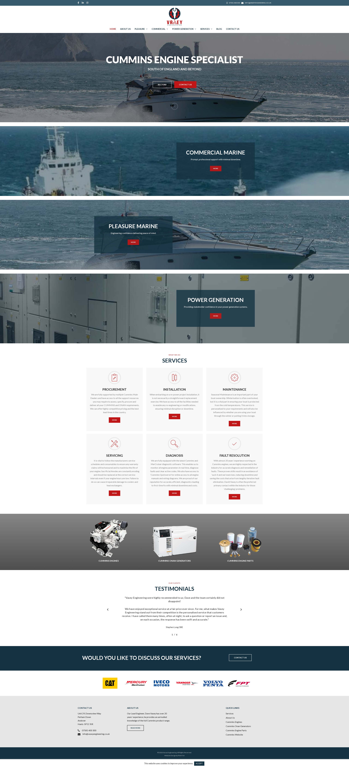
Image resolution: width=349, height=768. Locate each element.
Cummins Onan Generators (238, 726)
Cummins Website (234, 734)
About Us (125, 29)
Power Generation (182, 29)
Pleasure (140, 29)
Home (113, 29)
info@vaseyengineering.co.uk (96, 734)
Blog (219, 29)
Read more (135, 728)
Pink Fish (181, 756)
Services (205, 29)
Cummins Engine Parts (236, 730)
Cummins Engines (234, 722)
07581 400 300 (89, 730)
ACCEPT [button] (199, 763)
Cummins (151, 720)
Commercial (158, 29)
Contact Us (232, 29)
